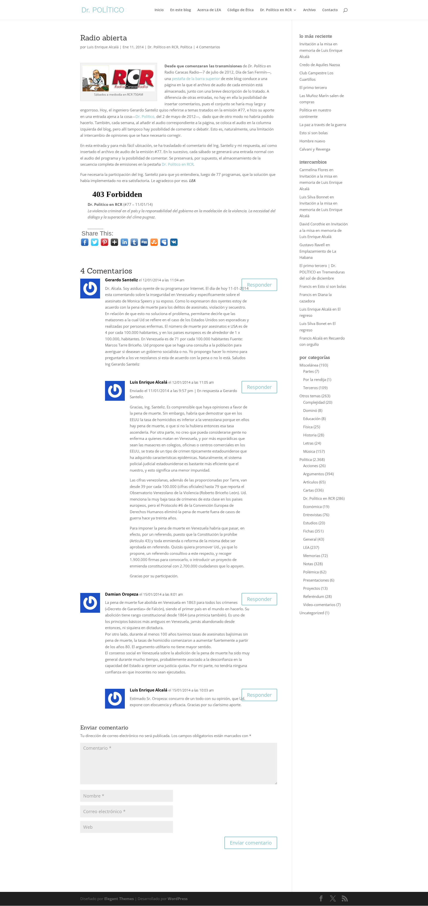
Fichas (308, 531)
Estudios (310, 522)
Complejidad (314, 402)
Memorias (311, 555)
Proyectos (311, 588)
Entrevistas (312, 514)
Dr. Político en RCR (276, 10)
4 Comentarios (208, 47)
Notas (308, 563)
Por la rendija (314, 379)
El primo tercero (313, 87)
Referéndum (313, 596)
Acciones (310, 465)
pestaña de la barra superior (196, 78)
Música (309, 451)
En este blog (180, 10)
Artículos (310, 482)
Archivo (309, 10)
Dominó (310, 410)
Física (308, 426)
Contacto (330, 10)
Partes (308, 371)
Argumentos (313, 473)
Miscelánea (308, 365)
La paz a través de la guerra (322, 124)
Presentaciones (316, 580)
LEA (306, 547)
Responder (259, 284)
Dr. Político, (145, 116)
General (310, 539)
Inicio (159, 10)
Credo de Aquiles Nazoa (319, 64)
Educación (312, 418)
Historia (310, 434)
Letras (308, 443)
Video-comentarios (319, 604)
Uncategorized (311, 612)
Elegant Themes (119, 898)
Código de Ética (240, 10)
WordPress (177, 898)
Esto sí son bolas (313, 132)
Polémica (311, 571)
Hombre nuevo (312, 140)
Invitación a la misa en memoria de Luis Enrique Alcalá (320, 50)
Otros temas (310, 395)
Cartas (308, 490)
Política (186, 47)
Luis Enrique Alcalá (103, 47)
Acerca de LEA (209, 10)
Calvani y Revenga (314, 149)
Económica (312, 506)
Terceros (310, 387)
